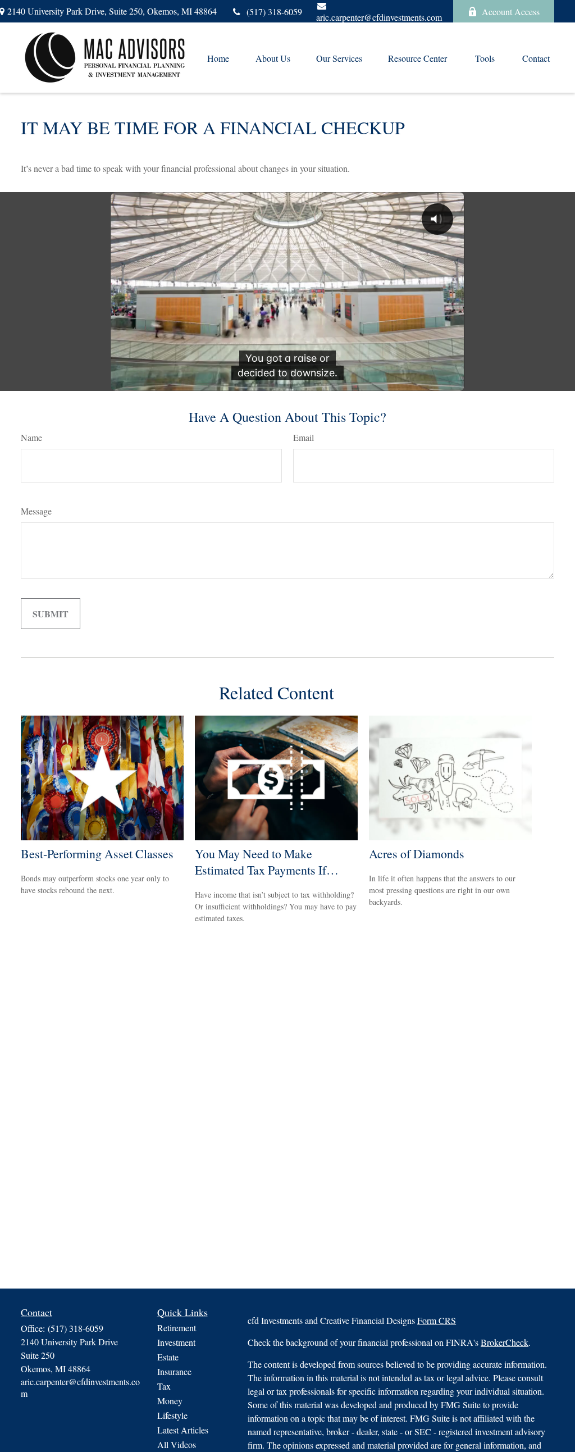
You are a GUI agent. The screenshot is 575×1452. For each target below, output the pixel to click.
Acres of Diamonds (416, 853)
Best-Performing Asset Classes (97, 853)
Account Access (511, 11)
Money (169, 1401)
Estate (168, 1357)
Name (31, 437)
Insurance (174, 1371)
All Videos (176, 1444)
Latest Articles (182, 1430)
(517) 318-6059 (274, 11)
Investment (176, 1342)
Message (36, 511)
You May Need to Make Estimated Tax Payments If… (267, 861)
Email (303, 437)
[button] (218, 58)
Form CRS (436, 1320)
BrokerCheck (504, 1342)
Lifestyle (172, 1415)
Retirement (176, 1327)
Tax (164, 1386)
